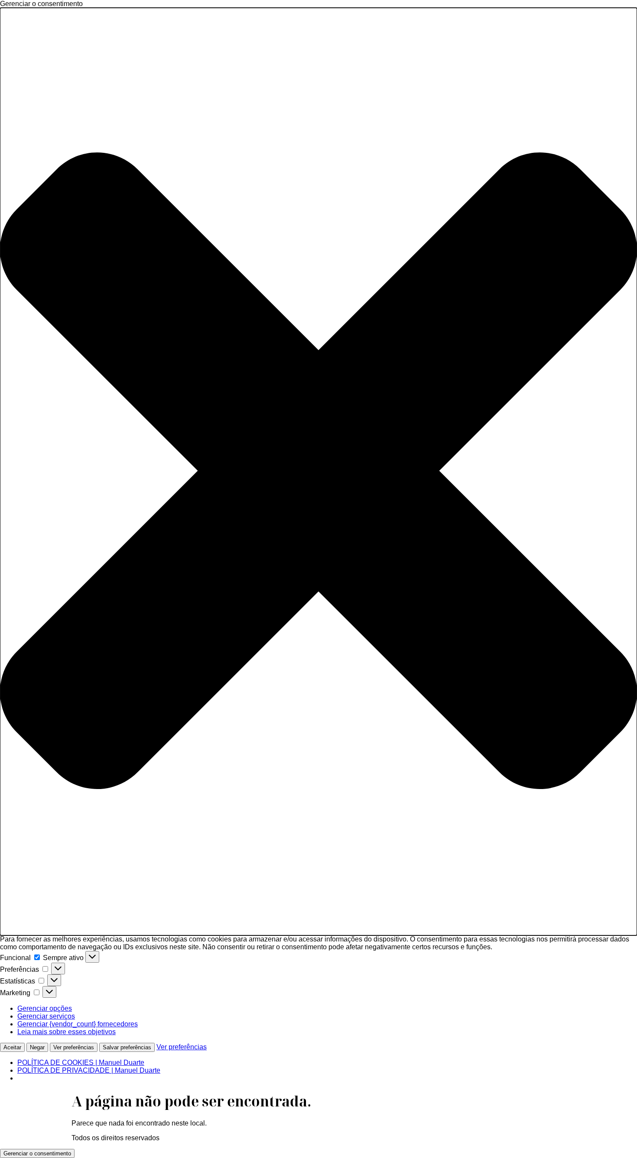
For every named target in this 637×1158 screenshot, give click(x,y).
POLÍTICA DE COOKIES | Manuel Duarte (80, 1062)
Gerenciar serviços (46, 1016)
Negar (37, 1047)
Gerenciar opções (44, 1008)
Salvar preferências (127, 1047)
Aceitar (12, 1047)
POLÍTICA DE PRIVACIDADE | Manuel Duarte (88, 1070)
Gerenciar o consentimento (37, 1153)
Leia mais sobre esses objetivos (66, 1031)
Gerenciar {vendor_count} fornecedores (77, 1024)
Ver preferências (73, 1047)
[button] (318, 471)
